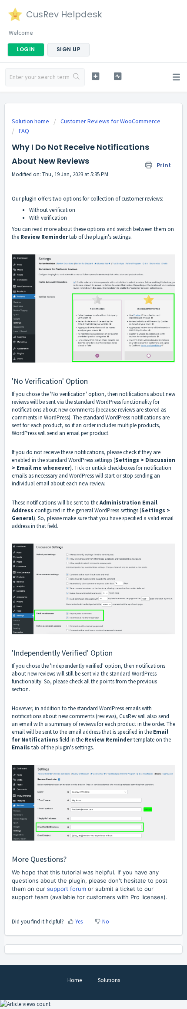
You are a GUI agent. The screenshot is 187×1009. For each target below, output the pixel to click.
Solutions (109, 980)
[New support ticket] (95, 76)
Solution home (31, 121)
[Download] (77, 509)
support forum (66, 888)
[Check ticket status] (117, 76)
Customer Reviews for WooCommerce (110, 121)
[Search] (76, 77)
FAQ (24, 131)
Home (74, 980)
